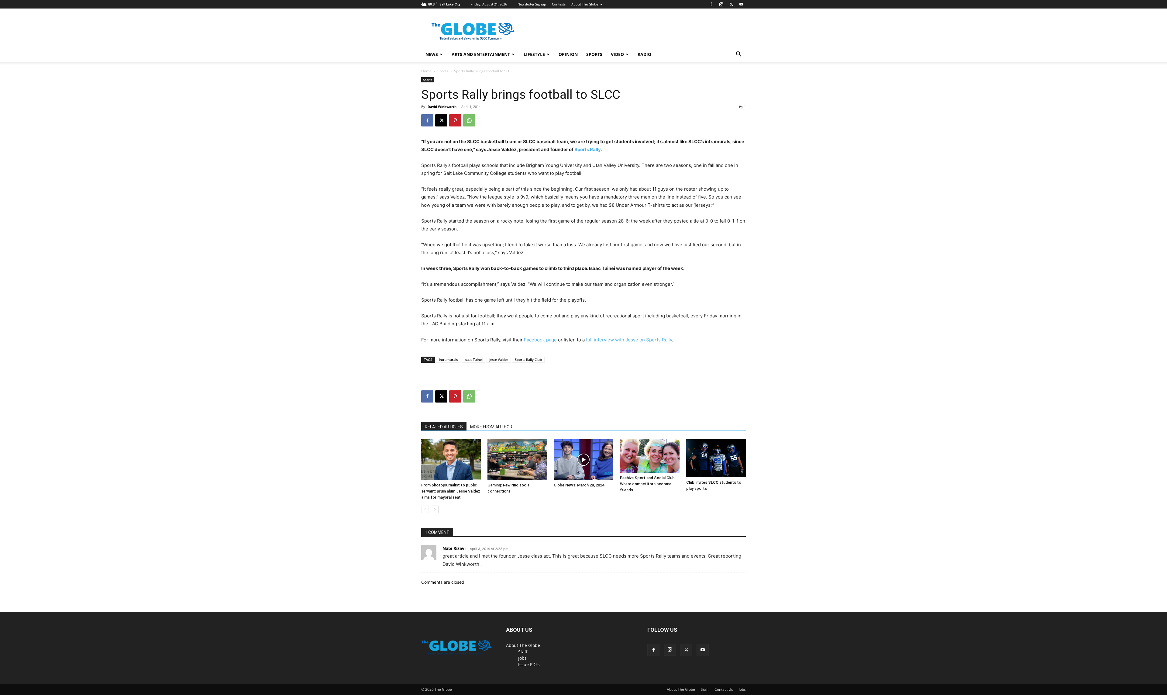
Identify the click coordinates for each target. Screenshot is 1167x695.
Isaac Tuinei (473, 359)
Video (617, 54)
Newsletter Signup (532, 4)
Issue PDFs (529, 664)
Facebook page (540, 340)
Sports (594, 54)
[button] (738, 55)
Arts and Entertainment (481, 54)
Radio (644, 54)
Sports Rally (587, 149)
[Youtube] (741, 4)
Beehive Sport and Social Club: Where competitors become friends (648, 483)
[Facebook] (711, 4)
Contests (559, 4)
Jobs (522, 658)
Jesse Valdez (498, 359)
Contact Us (723, 689)
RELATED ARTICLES (444, 426)
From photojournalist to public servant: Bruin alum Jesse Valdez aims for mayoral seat (450, 491)
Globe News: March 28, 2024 (579, 485)
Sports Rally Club (528, 359)
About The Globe (584, 4)
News (431, 54)
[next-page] (435, 509)
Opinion (568, 54)
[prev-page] (425, 509)
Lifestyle (534, 54)
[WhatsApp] (469, 120)
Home (426, 71)
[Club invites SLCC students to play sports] (716, 458)
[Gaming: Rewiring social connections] (517, 459)
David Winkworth (442, 106)
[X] (731, 4)
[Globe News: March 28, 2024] (583, 459)
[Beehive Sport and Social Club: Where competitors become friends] (650, 456)
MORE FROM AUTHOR (491, 426)
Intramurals (448, 359)
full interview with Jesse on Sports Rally (629, 340)
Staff (523, 652)
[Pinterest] (455, 120)
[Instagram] (721, 4)
